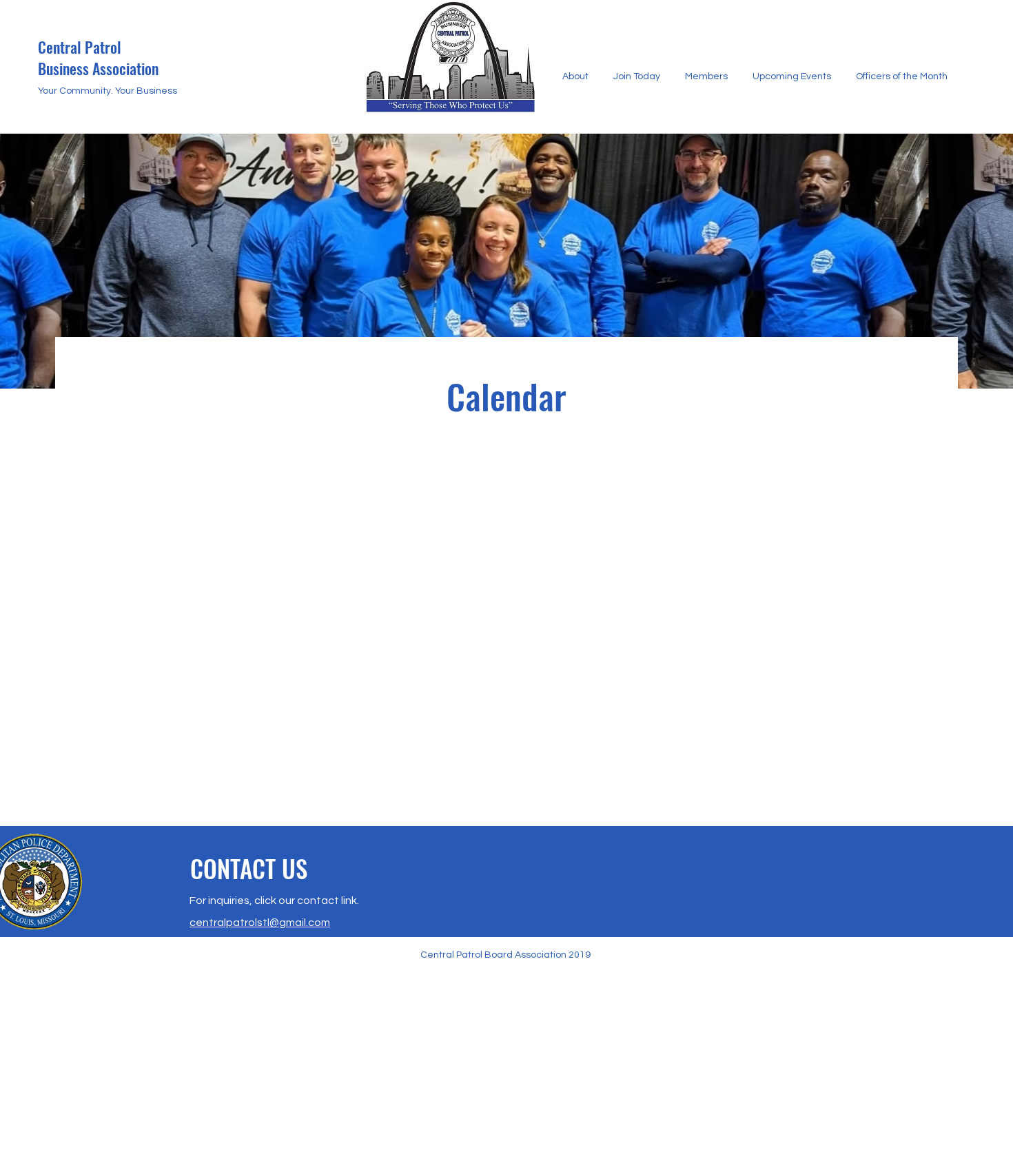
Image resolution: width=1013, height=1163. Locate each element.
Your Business (146, 91)
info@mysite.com (263, 1117)
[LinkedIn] (262, 1153)
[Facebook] (207, 1153)
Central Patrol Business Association (98, 57)
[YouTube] (234, 1153)
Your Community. (76, 91)
